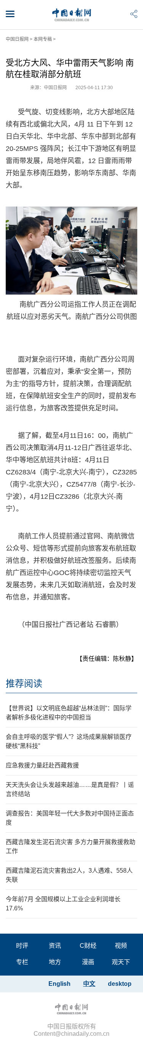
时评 (22, 945)
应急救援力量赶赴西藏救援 (42, 765)
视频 (121, 945)
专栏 (22, 962)
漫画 (88, 962)
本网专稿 (43, 39)
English (59, 984)
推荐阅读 (24, 683)
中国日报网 (17, 39)
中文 (89, 984)
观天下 (121, 962)
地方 (55, 962)
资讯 (55, 945)
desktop (120, 984)
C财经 (88, 945)
